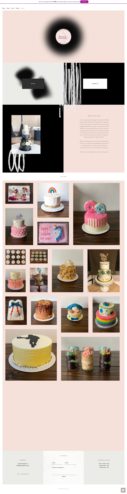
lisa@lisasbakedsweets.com (23, 466)
